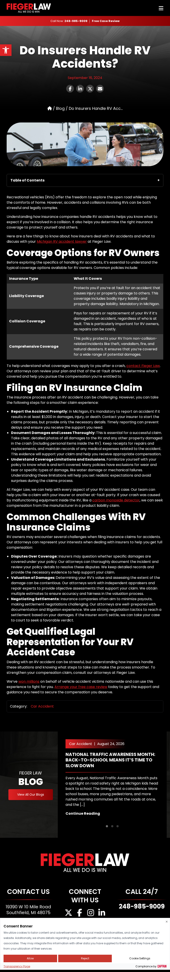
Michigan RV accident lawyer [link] (62, 241)
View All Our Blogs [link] (30, 794)
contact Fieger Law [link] (143, 365)
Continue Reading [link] (83, 813)
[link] (6, 50)
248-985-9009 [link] (75, 21)
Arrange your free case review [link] (80, 686)
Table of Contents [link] (27, 180)
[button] (107, 826)
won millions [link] (28, 681)
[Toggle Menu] (161, 8)
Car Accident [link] (42, 706)
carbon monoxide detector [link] (116, 500)
